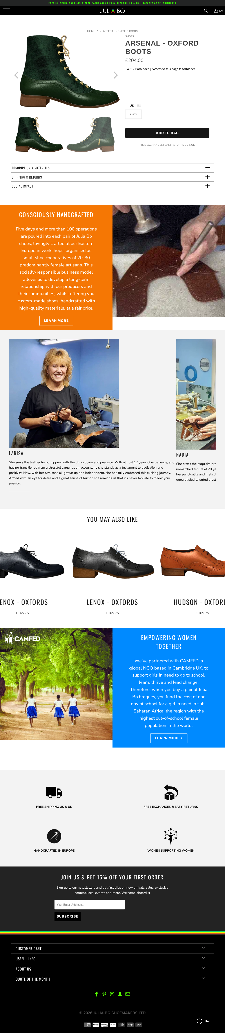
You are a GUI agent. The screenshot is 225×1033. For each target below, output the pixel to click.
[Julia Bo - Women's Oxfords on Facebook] (96, 994)
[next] (115, 75)
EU (139, 105)
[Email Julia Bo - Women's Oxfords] (128, 994)
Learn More (56, 321)
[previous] (17, 75)
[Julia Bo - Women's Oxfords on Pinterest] (104, 994)
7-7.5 (133, 114)
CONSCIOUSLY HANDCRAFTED (56, 214)
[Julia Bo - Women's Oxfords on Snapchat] (120, 994)
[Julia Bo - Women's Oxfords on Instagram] (112, 994)
